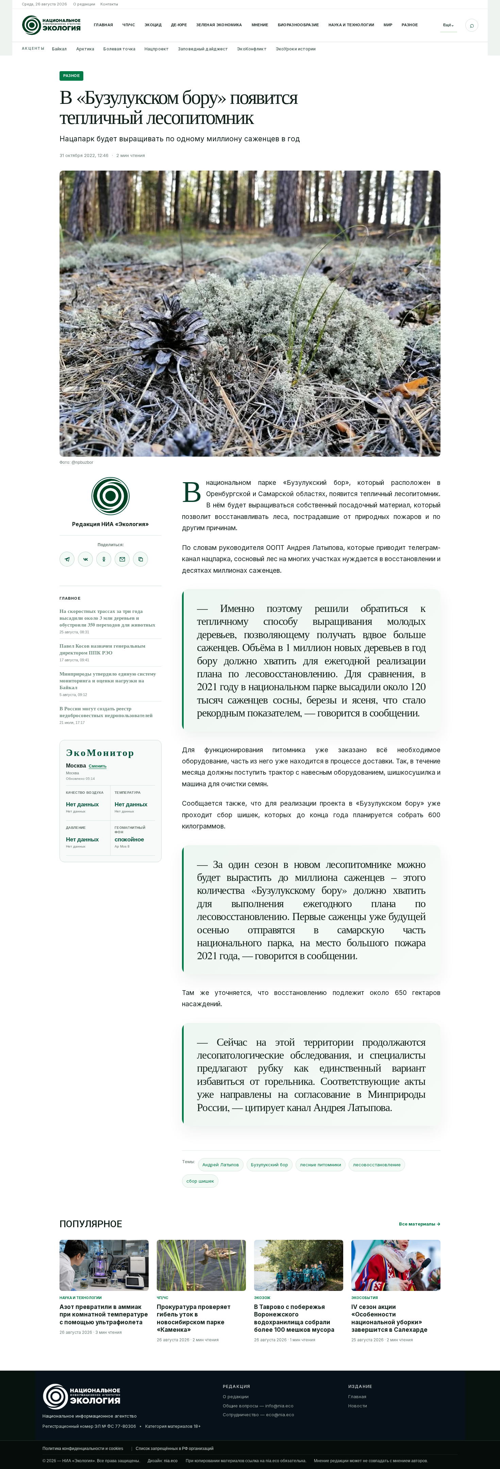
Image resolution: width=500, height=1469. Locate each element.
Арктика (85, 48)
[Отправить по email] (122, 559)
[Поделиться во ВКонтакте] (85, 559)
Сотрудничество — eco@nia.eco (258, 1414)
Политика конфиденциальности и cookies (83, 1448)
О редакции (84, 4)
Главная (103, 25)
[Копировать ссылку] (140, 559)
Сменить (97, 766)
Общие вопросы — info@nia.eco (258, 1405)
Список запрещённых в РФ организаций (175, 1448)
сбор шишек (200, 1181)
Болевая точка (119, 48)
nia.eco (171, 1460)
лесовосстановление (377, 1164)
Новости (357, 1405)
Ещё (448, 25)
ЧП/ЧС (128, 25)
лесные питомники (320, 1164)
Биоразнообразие (298, 25)
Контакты (109, 4)
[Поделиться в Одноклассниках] (103, 559)
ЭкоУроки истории (296, 48)
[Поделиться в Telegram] (67, 559)
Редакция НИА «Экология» (110, 524)
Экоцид (153, 25)
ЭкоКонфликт (251, 48)
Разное (410, 25)
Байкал (59, 48)
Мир (388, 25)
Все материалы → (419, 1224)
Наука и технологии (351, 25)
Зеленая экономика (219, 25)
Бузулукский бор (269, 1164)
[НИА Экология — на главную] (51, 25)
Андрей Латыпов (220, 1164)
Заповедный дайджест (203, 48)
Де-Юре (179, 25)
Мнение (260, 25)
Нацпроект (157, 48)
